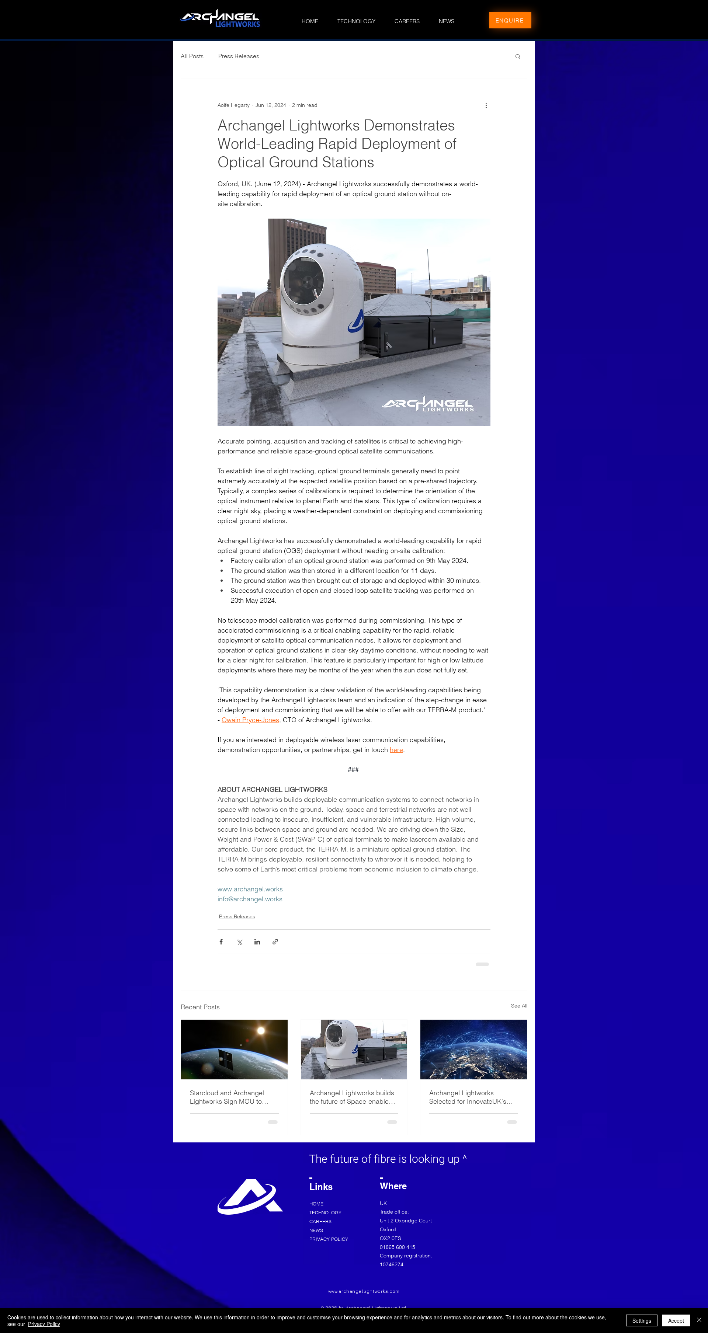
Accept (676, 1320)
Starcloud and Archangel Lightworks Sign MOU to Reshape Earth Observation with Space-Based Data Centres (231, 1097)
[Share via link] (275, 941)
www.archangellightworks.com (364, 1291)
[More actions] (486, 105)
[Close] (699, 1320)
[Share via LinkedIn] (257, 941)
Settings (641, 1320)
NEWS (316, 1230)
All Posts (192, 56)
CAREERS (320, 1221)
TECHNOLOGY (325, 1212)
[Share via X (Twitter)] (239, 941)
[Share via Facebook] (221, 941)
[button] (517, 56)
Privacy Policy (44, 1323)
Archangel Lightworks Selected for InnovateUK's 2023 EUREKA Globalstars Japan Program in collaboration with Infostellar (470, 1097)
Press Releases (238, 56)
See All (519, 1005)
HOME (316, 1204)
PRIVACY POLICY (328, 1239)
